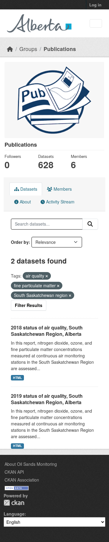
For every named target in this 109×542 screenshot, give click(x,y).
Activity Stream (59, 202)
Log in (95, 5)
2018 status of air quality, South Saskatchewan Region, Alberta (47, 330)
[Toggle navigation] (96, 23)
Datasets (28, 189)
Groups (28, 49)
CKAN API (14, 472)
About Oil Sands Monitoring (31, 464)
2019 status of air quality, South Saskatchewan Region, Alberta (47, 399)
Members (62, 189)
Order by (20, 242)
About (24, 202)
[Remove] (46, 276)
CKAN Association (22, 480)
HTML (17, 377)
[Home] (10, 49)
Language (14, 514)
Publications (60, 49)
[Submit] (90, 224)
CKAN (14, 502)
